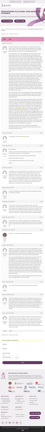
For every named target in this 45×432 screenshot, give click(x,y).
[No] (42, 429)
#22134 (41, 229)
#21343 (41, 167)
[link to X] (20, 422)
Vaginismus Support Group (10, 29)
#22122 (41, 217)
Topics (2, 29)
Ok (22, 430)
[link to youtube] (9, 422)
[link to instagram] (13, 422)
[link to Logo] (5, 5)
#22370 (41, 294)
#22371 (41, 313)
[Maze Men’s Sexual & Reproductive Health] (3, 375)
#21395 (41, 187)
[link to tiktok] (2, 422)
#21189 (41, 43)
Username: (4, 344)
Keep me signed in (6, 354)
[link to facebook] (6, 422)
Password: (4, 348)
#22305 (41, 245)
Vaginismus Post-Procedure (21, 29)
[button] (42, 5)
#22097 (41, 201)
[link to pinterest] (16, 422)
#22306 (41, 281)
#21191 (41, 145)
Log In (22, 362)
